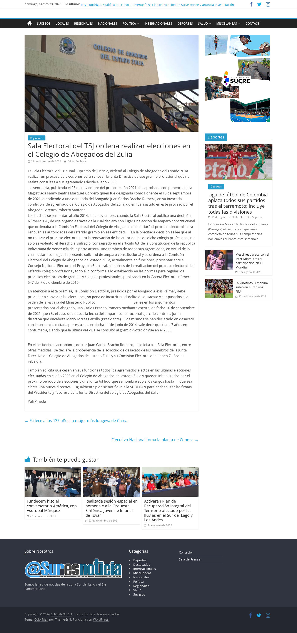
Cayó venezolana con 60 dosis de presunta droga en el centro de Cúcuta (133, 4)
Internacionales (158, 23)
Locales (62, 23)
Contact (252, 23)
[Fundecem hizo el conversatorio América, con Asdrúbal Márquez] (53, 469)
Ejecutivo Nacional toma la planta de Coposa (155, 439)
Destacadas (141, 564)
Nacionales (107, 23)
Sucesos (43, 23)
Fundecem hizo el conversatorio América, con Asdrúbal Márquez (52, 505)
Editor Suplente (77, 161)
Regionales (83, 23)
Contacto (185, 552)
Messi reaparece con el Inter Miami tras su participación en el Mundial (252, 260)
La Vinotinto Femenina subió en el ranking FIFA (251, 287)
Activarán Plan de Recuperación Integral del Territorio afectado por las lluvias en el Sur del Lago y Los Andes (168, 510)
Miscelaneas (142, 573)
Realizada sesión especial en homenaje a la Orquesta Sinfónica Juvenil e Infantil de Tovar (111, 508)
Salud (203, 23)
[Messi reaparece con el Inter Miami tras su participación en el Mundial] (219, 252)
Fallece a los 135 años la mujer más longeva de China (76, 420)
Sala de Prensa (189, 559)
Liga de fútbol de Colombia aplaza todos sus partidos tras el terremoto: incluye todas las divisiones (238, 203)
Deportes (185, 23)
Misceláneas (226, 23)
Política (129, 23)
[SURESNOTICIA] (29, 23)
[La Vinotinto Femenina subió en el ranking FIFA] (219, 281)
